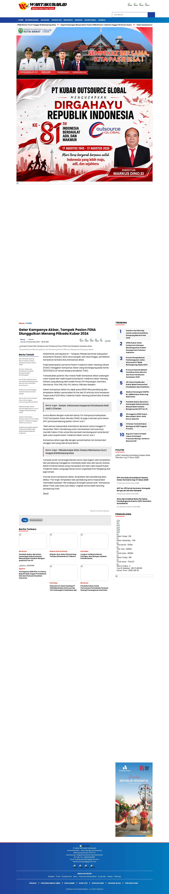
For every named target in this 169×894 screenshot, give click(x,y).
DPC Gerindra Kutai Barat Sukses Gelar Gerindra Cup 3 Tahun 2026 (132, 478)
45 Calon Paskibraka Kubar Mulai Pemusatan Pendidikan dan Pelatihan (137, 384)
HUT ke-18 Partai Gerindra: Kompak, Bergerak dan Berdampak (133, 489)
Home (20, 20)
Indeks (110, 876)
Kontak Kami (67, 876)
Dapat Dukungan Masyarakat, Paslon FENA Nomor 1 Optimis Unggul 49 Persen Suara (71, 25)
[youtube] (147, 5)
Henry (22, 339)
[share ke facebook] (82, 341)
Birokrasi (68, 20)
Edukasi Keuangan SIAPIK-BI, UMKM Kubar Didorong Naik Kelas (137, 394)
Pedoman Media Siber (88, 876)
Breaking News (36, 520)
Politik (29, 323)
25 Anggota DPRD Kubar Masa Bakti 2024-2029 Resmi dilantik (136, 416)
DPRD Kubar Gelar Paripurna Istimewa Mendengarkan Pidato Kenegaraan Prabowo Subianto (136, 348)
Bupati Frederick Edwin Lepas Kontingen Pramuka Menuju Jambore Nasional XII (137, 437)
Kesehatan (57, 20)
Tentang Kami (131, 883)
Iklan (75, 876)
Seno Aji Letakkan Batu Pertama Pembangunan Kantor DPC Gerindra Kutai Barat (134, 501)
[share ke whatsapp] (92, 341)
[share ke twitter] (87, 341)
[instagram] (141, 5)
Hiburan (78, 20)
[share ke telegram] (97, 341)
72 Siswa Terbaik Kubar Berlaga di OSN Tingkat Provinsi (136, 426)
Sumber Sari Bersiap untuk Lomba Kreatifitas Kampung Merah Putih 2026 (137, 334)
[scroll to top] (161, 890)
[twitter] (136, 5)
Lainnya (102, 20)
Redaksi (51, 876)
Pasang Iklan (114, 883)
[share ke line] (102, 341)
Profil (58, 876)
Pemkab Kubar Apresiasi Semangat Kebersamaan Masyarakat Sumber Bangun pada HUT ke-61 (137, 405)
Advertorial (90, 20)
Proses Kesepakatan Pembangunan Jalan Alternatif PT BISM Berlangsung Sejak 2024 (136, 361)
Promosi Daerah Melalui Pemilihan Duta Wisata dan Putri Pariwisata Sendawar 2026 (136, 373)
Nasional (45, 20)
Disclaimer (69, 883)
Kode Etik (102, 876)
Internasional (32, 20)
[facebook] (130, 5)
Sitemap (117, 876)
